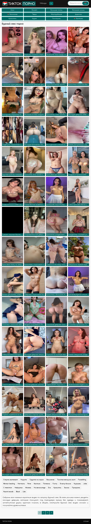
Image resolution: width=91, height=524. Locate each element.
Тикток (21, 4)
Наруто (24, 480)
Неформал (19, 488)
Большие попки (56, 10)
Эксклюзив (13, 14)
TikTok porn (7, 521)
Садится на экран (37, 480)
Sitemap (86, 521)
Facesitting (82, 480)
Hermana (21, 484)
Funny (55, 484)
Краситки (57, 488)
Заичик (66, 488)
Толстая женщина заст (66, 480)
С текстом (7, 488)
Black (18, 491)
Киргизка (77, 484)
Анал (12, 10)
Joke (85, 484)
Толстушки (56, 18)
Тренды (43, 3)
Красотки (12, 18)
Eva (49, 488)
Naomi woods (8, 491)
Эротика (79, 18)
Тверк (34, 14)
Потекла (46, 484)
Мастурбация (56, 14)
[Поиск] (85, 3)
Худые (34, 18)
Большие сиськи (78, 10)
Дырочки (78, 14)
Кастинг (37, 484)
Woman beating (9, 484)
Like (24, 491)
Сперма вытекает (10, 480)
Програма (76, 488)
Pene (29, 484)
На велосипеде (39, 488)
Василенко (50, 480)
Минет (34, 10)
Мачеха (28, 488)
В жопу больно (65, 484)
